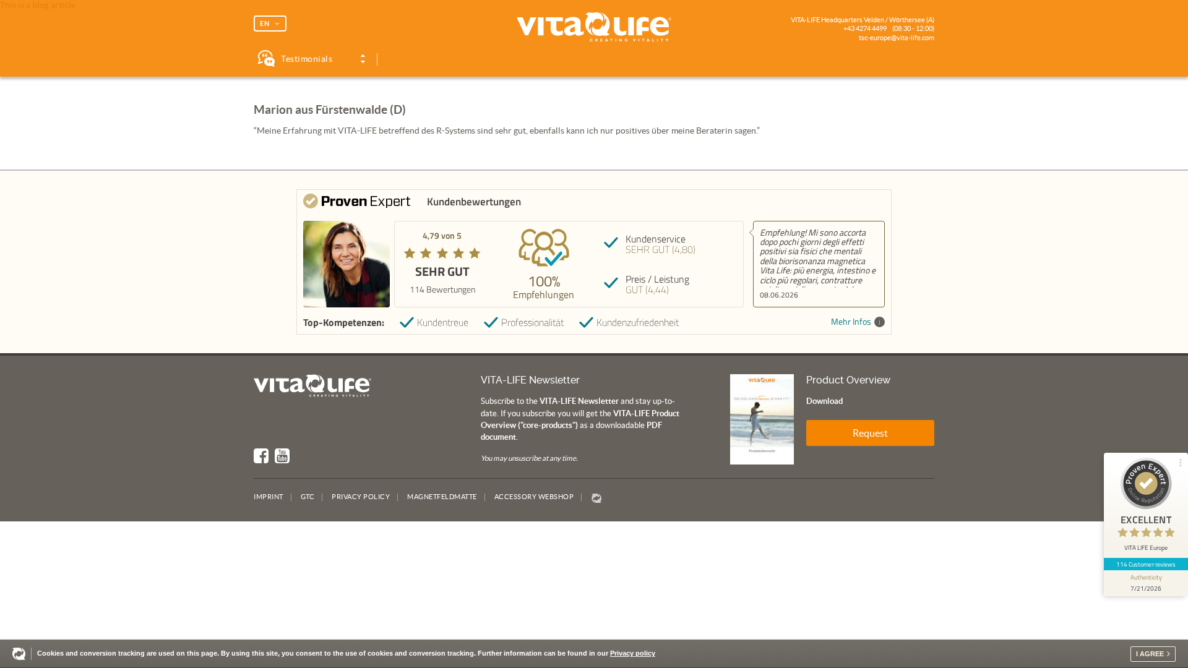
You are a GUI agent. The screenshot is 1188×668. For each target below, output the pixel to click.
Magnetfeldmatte (442, 496)
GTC (308, 496)
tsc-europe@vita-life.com (896, 37)
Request (870, 433)
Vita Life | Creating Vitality (594, 27)
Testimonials (306, 59)
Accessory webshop (534, 496)
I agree (1150, 653)
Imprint (268, 496)
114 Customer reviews (1146, 564)
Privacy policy (632, 653)
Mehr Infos (851, 322)
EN (265, 23)
